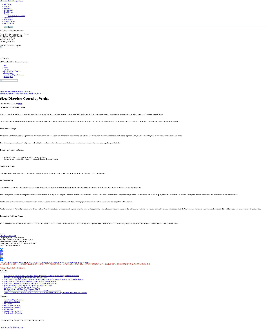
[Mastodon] (134, 253)
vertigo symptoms (71, 262)
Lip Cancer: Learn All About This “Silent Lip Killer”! (22, 289)
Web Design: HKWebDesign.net (12, 327)
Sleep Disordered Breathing (13, 313)
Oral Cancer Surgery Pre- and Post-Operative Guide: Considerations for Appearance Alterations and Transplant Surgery (43, 279)
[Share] (134, 259)
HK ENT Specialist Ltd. (8, 236)
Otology (7, 6)
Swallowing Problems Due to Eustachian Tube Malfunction (19, 93)
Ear (5, 65)
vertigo (61, 262)
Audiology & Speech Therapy (14, 75)
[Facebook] (134, 249)
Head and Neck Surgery (12, 71)
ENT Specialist (43, 262)
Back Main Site (9, 23)
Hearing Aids (8, 77)
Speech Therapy (9, 21)
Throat (6, 69)
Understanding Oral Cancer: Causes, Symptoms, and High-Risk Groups (28, 285)
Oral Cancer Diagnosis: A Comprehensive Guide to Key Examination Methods (30, 283)
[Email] (134, 256)
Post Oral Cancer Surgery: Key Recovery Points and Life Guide (25, 278)
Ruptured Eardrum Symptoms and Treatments (16, 91)
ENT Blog (7, 4)
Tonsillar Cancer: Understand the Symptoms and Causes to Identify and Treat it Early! (32, 291)
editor (20, 104)
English (10, 27)
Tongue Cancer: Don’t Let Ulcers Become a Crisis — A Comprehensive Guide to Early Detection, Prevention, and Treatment (45, 293)
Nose (6, 67)
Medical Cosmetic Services (13, 311)
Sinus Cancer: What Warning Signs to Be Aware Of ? (22, 287)
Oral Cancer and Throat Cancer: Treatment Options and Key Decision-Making (30, 281)
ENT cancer (8, 304)
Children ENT (9, 18)
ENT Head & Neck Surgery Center (11, 1)
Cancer (6, 14)
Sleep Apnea (8, 19)
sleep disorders (54, 262)
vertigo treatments (83, 262)
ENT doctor (33, 262)
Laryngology (8, 10)
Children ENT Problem (12, 302)
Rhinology (7, 8)
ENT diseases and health (16, 16)
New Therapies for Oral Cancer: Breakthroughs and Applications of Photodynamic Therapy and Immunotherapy (41, 276)
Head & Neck (8, 12)
